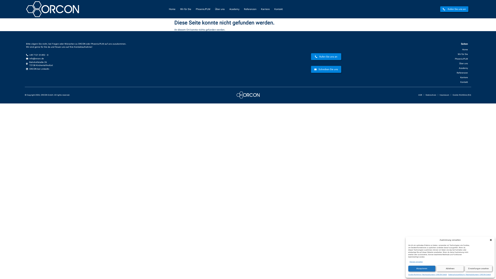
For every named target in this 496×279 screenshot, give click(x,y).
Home (172, 9)
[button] (491, 240)
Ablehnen (450, 268)
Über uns (220, 9)
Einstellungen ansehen (478, 268)
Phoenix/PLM (203, 9)
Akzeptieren (421, 268)
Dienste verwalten (416, 262)
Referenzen (250, 9)
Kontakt (278, 9)
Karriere (265, 9)
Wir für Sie (185, 9)
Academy (234, 9)
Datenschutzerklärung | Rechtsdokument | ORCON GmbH (469, 275)
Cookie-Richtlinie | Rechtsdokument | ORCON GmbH (427, 275)
